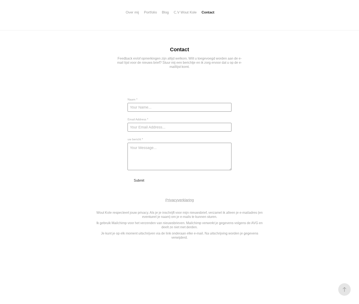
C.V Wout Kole (185, 12)
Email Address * (138, 119)
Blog (165, 12)
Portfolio (150, 12)
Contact (208, 12)
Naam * (132, 99)
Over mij (132, 12)
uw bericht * (135, 139)
